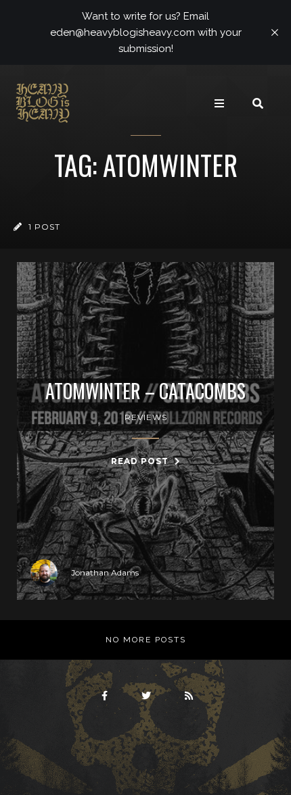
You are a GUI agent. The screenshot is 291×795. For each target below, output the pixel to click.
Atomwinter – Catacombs (145, 391)
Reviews (146, 417)
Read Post (141, 461)
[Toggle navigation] (219, 103)
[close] (275, 32)
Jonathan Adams (105, 572)
